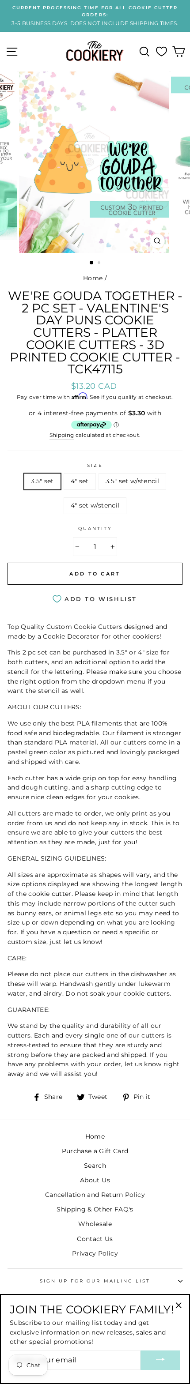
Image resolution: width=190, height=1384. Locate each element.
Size (95, 465)
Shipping (61, 435)
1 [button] (92, 263)
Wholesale (95, 1223)
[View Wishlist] (161, 51)
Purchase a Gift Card (95, 1151)
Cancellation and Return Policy (95, 1194)
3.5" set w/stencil (132, 481)
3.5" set (42, 481)
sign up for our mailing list (95, 1281)
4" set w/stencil (95, 505)
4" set (80, 481)
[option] (95, 15)
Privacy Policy (95, 1253)
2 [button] (100, 263)
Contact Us (95, 1238)
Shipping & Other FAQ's (95, 1209)
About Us (95, 1180)
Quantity (95, 528)
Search (95, 1165)
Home (93, 278)
